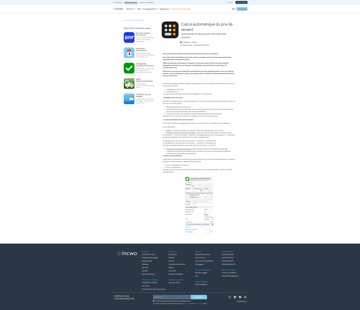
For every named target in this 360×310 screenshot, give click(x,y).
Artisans (171, 258)
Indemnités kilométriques (141, 49)
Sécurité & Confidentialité (204, 261)
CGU (196, 276)
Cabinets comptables (176, 274)
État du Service (200, 258)
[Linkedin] (234, 297)
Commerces (173, 254)
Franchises (172, 271)
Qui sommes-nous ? (149, 254)
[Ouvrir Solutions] (134, 9)
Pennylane (145, 286)
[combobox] (234, 9)
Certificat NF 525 (227, 261)
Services (171, 261)
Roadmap (145, 264)
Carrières (145, 267)
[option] (234, 9)
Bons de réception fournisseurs (143, 34)
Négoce (171, 267)
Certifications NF (227, 254)
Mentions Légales (201, 273)
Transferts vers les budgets (143, 95)
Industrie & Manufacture (177, 264)
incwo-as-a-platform (229, 273)
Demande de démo (148, 274)
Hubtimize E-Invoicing (149, 282)
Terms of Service (198, 303)
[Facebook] (240, 297)
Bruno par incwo (174, 282)
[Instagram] (245, 297)
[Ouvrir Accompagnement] (157, 9)
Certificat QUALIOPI (228, 264)
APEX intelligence (201, 284)
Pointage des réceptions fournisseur (145, 65)
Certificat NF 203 (227, 258)
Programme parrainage (150, 258)
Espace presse (147, 261)
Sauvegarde (199, 264)
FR (235, 9)
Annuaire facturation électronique (154, 289)
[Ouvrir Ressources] (169, 9)
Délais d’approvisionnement (144, 80)
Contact (145, 271)
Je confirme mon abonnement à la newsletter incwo (172, 301)
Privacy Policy (187, 303)
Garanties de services (202, 254)
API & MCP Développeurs (230, 276)
